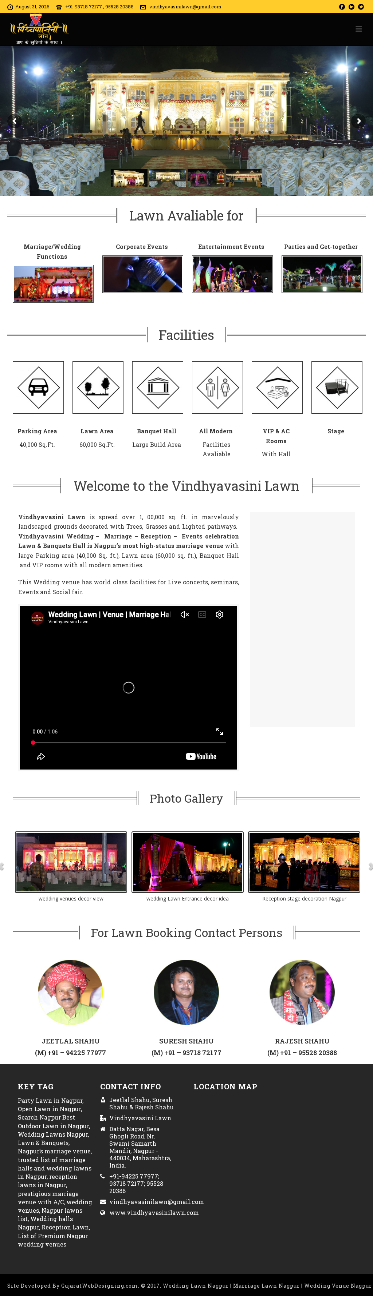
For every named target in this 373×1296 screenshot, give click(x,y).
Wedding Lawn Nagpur (196, 1285)
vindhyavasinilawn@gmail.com (185, 6)
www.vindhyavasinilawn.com (154, 1212)
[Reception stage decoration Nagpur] (304, 862)
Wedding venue (56, 582)
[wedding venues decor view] (71, 862)
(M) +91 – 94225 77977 (70, 1052)
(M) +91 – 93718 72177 (186, 1052)
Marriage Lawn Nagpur (267, 1285)
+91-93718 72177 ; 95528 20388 (99, 6)
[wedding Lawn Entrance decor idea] (187, 862)
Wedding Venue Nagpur (338, 1285)
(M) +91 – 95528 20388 (302, 1052)
